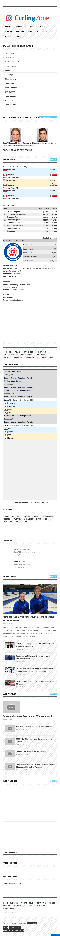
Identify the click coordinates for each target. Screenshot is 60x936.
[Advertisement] (30, 469)
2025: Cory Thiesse (21, 549)
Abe (9, 435)
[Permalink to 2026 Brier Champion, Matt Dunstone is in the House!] (10, 740)
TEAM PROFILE (26, 150)
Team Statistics (11, 87)
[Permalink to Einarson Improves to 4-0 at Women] (10, 728)
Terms (5, 927)
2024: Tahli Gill (19, 562)
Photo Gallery (10, 100)
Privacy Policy (15, 927)
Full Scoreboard (21, 502)
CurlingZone (31, 923)
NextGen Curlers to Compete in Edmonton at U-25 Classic (35, 682)
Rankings (19, 26)
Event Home (10, 53)
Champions (9, 57)
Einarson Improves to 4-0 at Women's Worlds (34, 726)
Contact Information (13, 62)
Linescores (9, 83)
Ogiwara (11, 438)
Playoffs (30, 378)
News (44, 31)
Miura (10, 409)
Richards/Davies (13, 222)
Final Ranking (10, 96)
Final (53, 169)
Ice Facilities (21, 36)
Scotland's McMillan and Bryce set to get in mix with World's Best (34, 657)
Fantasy (20, 31)
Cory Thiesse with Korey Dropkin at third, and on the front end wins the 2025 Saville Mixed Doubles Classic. (29, 144)
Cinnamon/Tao (12, 217)
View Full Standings (49, 238)
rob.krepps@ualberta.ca (14, 300)
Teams (42, 26)
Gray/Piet (10, 174)
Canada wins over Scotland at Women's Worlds (28, 716)
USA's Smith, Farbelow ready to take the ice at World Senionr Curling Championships (34, 670)
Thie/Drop (11, 169)
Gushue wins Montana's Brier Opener (31, 751)
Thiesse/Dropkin (13, 211)
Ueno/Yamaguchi (13, 219)
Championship (10, 79)
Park (10, 412)
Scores (8, 31)
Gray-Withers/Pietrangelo (17, 214)
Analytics (33, 31)
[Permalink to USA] (10, 669)
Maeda (10, 431)
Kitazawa (11, 403)
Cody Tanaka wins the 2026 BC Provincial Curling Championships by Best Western (35, 765)
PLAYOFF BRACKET (11, 150)
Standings (9, 74)
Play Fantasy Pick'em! (39, 502)
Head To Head (10, 104)
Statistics (48, 516)
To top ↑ (55, 935)
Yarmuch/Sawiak (13, 228)
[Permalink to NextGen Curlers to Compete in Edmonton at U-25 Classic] (10, 682)
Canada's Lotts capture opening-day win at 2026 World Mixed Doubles (35, 644)
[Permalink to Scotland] (10, 657)
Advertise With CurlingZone (13, 930)
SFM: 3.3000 (10, 92)
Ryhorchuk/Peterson (15, 225)
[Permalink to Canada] (10, 644)
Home (7, 26)
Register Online (11, 66)
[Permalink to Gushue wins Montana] (10, 753)
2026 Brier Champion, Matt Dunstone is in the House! (34, 740)
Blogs (8, 36)
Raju (9, 428)
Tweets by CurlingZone (12, 883)
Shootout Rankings (13, 357)
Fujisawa (11, 406)
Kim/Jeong (11, 231)
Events (31, 26)
